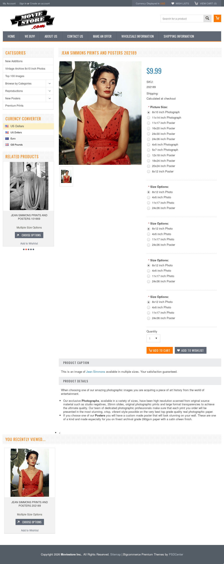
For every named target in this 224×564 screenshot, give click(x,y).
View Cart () (208, 3)
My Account (9, 3)
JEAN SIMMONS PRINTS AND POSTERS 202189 (29, 503)
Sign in (22, 3)
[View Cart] (217, 18)
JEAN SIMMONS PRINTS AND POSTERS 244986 (36, 216)
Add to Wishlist (36, 243)
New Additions (14, 61)
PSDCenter (176, 554)
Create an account (40, 3)
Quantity (152, 331)
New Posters (12, 98)
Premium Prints (14, 105)
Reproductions (14, 91)
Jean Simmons (95, 371)
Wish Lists (182, 3)
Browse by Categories (18, 83)
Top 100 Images (14, 76)
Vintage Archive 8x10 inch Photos (25, 68)
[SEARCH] (207, 19)
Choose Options (38, 235)
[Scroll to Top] (0, 538)
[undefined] (100, 164)
